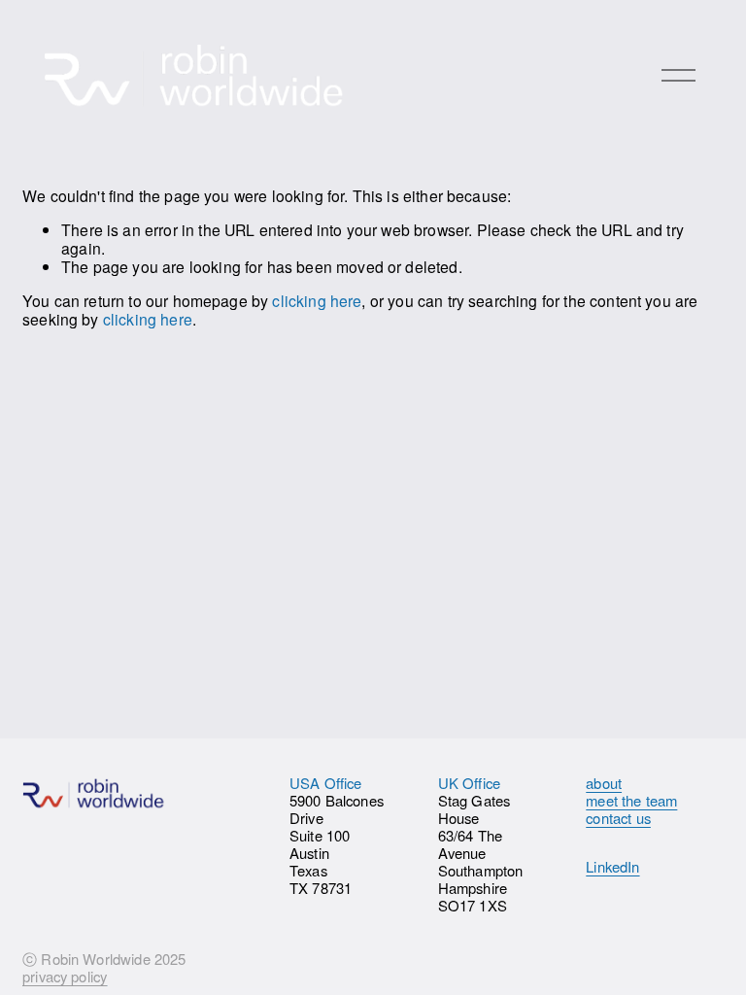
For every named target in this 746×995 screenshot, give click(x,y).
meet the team (631, 800)
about (604, 783)
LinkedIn (612, 866)
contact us (618, 818)
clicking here (316, 300)
